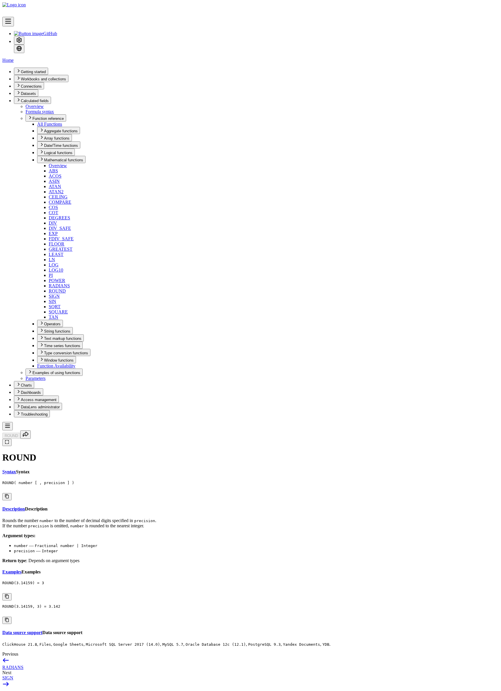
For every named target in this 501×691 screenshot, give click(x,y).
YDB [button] (325, 644)
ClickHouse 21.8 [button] (19, 644)
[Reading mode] (7, 442)
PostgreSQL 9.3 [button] (264, 644)
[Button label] (8, 21)
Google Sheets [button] (68, 644)
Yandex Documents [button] (301, 644)
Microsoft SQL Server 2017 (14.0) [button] (123, 644)
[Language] (19, 49)
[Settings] (19, 40)
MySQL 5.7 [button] (172, 644)
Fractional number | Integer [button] (66, 546)
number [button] (46, 521)
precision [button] (144, 521)
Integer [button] (50, 551)
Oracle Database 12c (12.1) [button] (216, 644)
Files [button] (45, 644)
